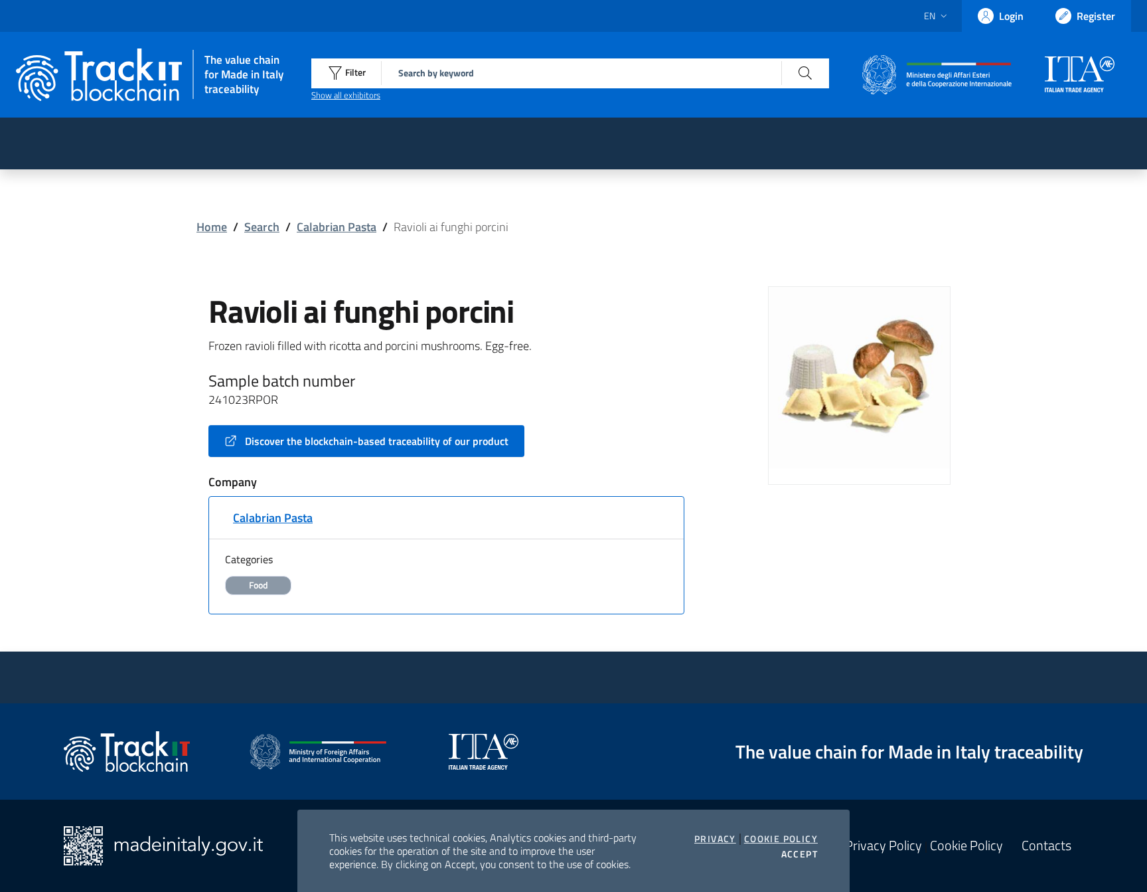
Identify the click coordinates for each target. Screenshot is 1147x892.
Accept (799, 854)
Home (211, 227)
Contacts (1046, 845)
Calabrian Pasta (336, 227)
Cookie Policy (781, 839)
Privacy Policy (883, 845)
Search (261, 227)
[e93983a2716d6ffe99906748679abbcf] (859, 376)
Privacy (715, 839)
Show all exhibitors (345, 95)
